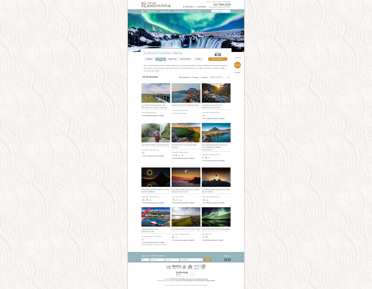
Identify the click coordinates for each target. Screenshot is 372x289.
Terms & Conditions (187, 280)
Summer (202, 7)
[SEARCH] (229, 11)
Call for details (177, 113)
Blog (214, 2)
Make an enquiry (218, 59)
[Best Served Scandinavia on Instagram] (229, 259)
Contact (219, 2)
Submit (207, 259)
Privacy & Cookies (210, 280)
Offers (198, 59)
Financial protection (199, 280)
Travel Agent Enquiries (201, 279)
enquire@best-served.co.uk (186, 279)
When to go (172, 59)
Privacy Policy (192, 285)
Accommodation (185, 59)
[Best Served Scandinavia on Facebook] (225, 259)
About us (208, 2)
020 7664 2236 (222, 4)
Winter (189, 7)
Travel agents (227, 2)
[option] (186, 32)
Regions (149, 59)
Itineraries (160, 59)
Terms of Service (201, 285)
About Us (178, 280)
